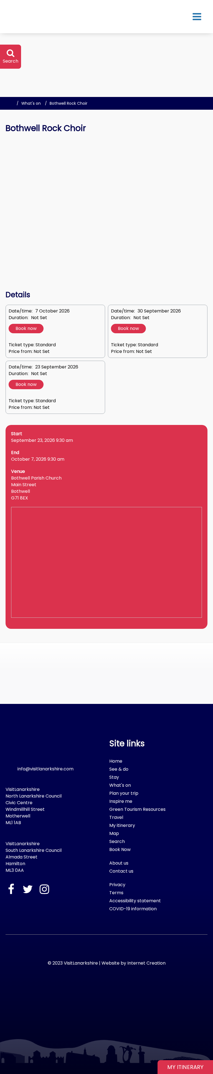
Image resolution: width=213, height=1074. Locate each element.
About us (118, 863)
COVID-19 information (133, 909)
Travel (116, 817)
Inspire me (120, 801)
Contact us (121, 871)
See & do (118, 769)
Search (117, 841)
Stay (114, 777)
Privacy (117, 884)
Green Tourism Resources (137, 809)
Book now (26, 328)
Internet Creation (146, 963)
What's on (31, 103)
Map (114, 833)
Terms (116, 893)
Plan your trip (123, 793)
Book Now (120, 849)
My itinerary (122, 825)
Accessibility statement (135, 901)
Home (115, 761)
